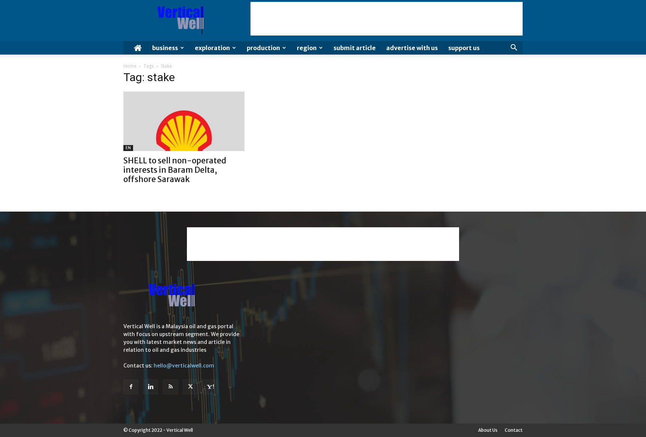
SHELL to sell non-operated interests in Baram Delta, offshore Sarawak (174, 170)
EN (128, 147)
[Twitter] (190, 386)
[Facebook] (130, 386)
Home (129, 66)
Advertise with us (412, 48)
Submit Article (354, 48)
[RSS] (170, 386)
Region (307, 48)
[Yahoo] (210, 386)
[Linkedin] (150, 386)
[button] (514, 48)
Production (263, 48)
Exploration (212, 48)
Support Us (464, 48)
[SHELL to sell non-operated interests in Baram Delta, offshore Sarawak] (183, 121)
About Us (488, 430)
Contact (514, 430)
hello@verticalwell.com (184, 365)
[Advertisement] (386, 19)
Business (165, 48)
